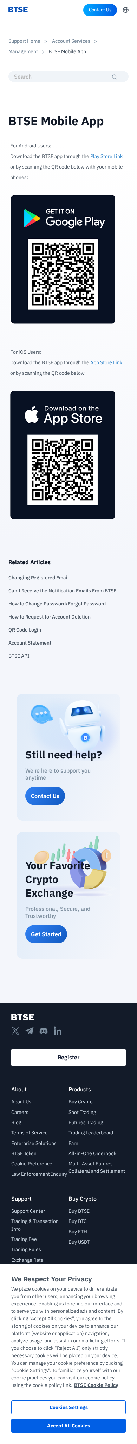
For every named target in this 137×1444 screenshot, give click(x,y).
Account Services (71, 41)
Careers (19, 1112)
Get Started (46, 934)
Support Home (24, 41)
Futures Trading (85, 1122)
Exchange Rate (27, 1260)
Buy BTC (77, 1221)
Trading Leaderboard (90, 1132)
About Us (21, 1101)
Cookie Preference (31, 1163)
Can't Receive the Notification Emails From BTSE (62, 590)
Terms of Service (29, 1132)
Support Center (28, 1211)
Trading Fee (24, 1239)
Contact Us (100, 10)
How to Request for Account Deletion (49, 617)
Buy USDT (79, 1242)
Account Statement (29, 643)
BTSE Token (24, 1153)
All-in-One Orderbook (92, 1153)
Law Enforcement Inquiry (39, 1174)
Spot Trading (82, 1112)
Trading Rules (26, 1249)
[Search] (115, 77)
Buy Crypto (80, 1101)
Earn (73, 1143)
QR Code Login (24, 630)
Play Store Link (106, 156)
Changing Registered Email (38, 577)
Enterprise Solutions (34, 1143)
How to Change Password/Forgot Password (57, 604)
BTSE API (19, 656)
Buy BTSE (79, 1211)
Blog (16, 1122)
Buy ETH (77, 1232)
